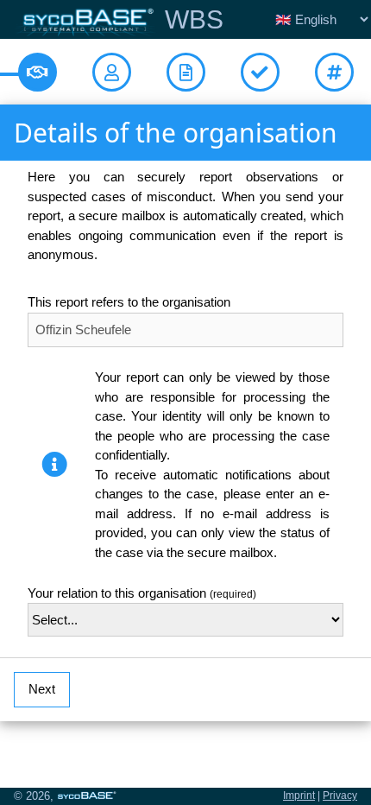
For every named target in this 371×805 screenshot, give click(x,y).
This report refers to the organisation (129, 302)
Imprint (299, 795)
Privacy (340, 795)
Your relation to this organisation (142, 593)
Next (41, 688)
